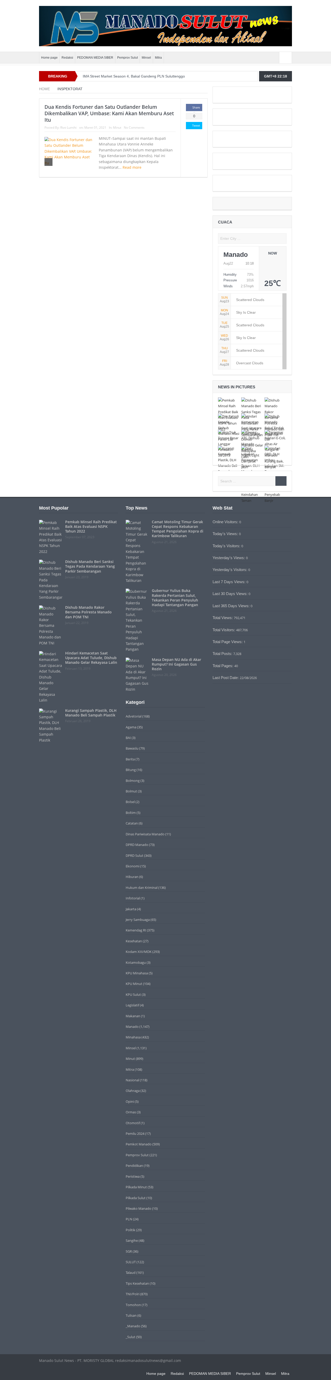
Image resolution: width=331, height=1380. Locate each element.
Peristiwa (133, 1176)
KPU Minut (134, 983)
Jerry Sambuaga (138, 919)
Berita (130, 759)
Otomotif (133, 1123)
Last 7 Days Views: (229, 582)
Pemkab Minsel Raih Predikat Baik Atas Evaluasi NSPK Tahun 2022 (91, 526)
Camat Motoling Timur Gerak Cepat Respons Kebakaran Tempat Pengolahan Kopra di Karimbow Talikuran (177, 528)
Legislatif (132, 1005)
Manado (132, 1026)
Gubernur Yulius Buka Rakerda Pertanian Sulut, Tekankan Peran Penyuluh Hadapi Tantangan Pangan (175, 597)
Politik (130, 1230)
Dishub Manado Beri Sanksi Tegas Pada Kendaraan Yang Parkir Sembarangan (90, 566)
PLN (129, 1219)
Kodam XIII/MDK (139, 951)
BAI (128, 737)
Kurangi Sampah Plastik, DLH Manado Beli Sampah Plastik (91, 713)
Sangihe (132, 1240)
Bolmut (131, 791)
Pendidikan (134, 1165)
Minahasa (133, 1037)
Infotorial (133, 898)
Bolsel (130, 801)
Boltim (131, 812)
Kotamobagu (136, 962)
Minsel (146, 57)
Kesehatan (134, 941)
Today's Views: (226, 533)
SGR (129, 1251)
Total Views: (223, 617)
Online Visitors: (226, 522)
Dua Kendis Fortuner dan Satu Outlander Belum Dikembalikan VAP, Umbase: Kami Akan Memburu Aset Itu (109, 113)
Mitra (158, 57)
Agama (131, 727)
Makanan (133, 1016)
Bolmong (133, 780)
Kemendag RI (136, 930)
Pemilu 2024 (135, 1133)
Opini (130, 1101)
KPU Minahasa (137, 973)
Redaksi (67, 57)
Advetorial (133, 716)
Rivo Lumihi (68, 127)
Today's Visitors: (227, 546)
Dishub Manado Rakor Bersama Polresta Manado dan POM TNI (88, 612)
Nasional (132, 1080)
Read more (132, 167)
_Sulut (130, 1337)
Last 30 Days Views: (231, 593)
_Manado (133, 1326)
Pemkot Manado (139, 1144)
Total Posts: (223, 653)
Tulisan (131, 1315)
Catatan (132, 823)
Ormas (131, 1112)
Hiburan (132, 876)
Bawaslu (132, 748)
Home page (49, 57)
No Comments (134, 127)
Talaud (131, 1272)
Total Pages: (223, 666)
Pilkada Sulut (136, 1198)
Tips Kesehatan (137, 1283)
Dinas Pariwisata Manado (145, 834)
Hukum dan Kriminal (141, 887)
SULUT (131, 1262)
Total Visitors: (224, 630)
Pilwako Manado (138, 1208)
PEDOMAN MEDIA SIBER (95, 57)
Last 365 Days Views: (232, 606)
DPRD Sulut (134, 855)
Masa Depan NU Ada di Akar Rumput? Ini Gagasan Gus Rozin (176, 664)
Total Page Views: (228, 641)
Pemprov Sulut (127, 57)
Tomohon (133, 1304)
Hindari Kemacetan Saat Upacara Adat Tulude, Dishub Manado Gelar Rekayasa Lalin (91, 658)
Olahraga (133, 1090)
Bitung (131, 769)
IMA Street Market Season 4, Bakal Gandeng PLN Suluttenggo (134, 76)
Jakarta (131, 909)
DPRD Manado (137, 844)
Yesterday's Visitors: (230, 569)
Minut (117, 127)
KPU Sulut (133, 994)
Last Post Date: (226, 677)
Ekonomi (132, 866)
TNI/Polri (132, 1294)
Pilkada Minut (136, 1187)
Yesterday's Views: (229, 558)
